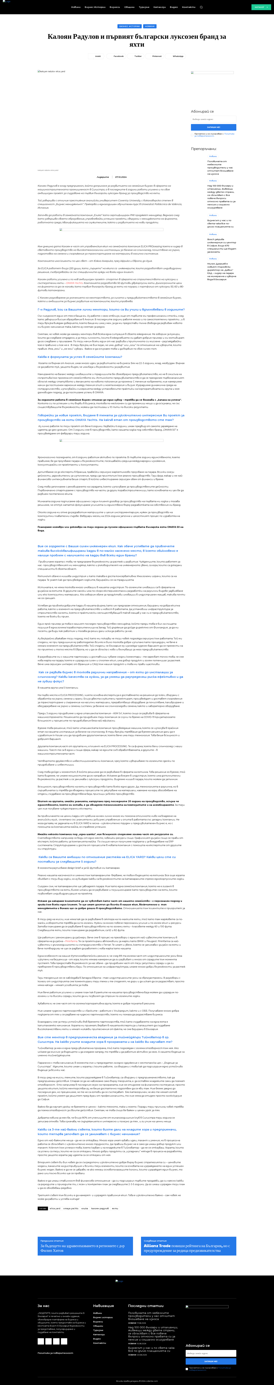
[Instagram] (48, 1341)
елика (84, 1208)
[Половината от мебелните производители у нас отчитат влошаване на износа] (198, 163)
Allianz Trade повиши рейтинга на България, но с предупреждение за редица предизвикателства (187, 1248)
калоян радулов (100, 1208)
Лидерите (103, 177)
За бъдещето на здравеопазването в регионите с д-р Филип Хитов (83, 1248)
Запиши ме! (213, 127)
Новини (150, 26)
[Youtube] (64, 1341)
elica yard (55, 1208)
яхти (115, 1208)
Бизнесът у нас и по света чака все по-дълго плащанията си (220, 223)
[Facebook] (41, 1341)
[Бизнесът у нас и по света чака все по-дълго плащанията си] (198, 221)
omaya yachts (70, 1208)
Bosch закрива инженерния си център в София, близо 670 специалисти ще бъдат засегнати (221, 245)
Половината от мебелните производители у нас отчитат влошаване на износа (220, 167)
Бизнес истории (129, 26)
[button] (201, 7)
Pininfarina (71, 941)
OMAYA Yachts (74, 283)
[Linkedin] (56, 1341)
